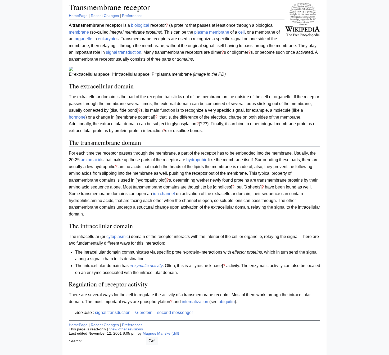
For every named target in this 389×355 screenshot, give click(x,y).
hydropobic (196, 160)
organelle (83, 39)
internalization (195, 301)
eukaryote (107, 39)
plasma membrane (211, 32)
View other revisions (126, 329)
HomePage (78, 16)
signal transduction (123, 52)
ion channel (164, 193)
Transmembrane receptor (109, 7)
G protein (143, 312)
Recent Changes (105, 16)
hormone (77, 117)
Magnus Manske (156, 333)
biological (140, 25)
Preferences (132, 16)
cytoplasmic (117, 236)
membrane (79, 32)
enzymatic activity (146, 265)
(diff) (175, 333)
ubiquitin (227, 301)
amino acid (91, 160)
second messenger (175, 312)
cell (241, 32)
